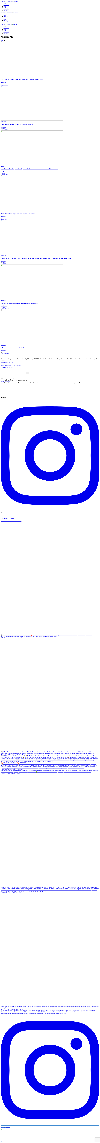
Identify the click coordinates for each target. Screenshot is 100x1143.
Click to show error (5, 381)
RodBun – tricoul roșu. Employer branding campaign (17, 124)
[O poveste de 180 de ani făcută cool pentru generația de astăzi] (32, 299)
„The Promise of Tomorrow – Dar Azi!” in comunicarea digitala (20, 348)
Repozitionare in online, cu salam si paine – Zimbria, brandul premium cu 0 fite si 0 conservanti (29, 169)
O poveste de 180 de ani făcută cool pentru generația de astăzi (19, 303)
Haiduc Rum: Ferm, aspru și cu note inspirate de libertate (18, 213)
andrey (3, 83)
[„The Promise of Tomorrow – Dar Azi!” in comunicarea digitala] (32, 343)
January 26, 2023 (5, 308)
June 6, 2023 (4, 263)
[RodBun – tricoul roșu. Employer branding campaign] (32, 120)
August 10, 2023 (4, 85)
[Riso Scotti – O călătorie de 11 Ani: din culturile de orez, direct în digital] (32, 75)
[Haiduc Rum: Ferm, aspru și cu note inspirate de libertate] (32, 209)
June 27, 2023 (4, 219)
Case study (3, 76)
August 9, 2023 (4, 129)
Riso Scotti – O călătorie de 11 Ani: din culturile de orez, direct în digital (22, 79)
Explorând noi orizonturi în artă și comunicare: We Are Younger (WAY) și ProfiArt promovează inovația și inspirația (36, 258)
